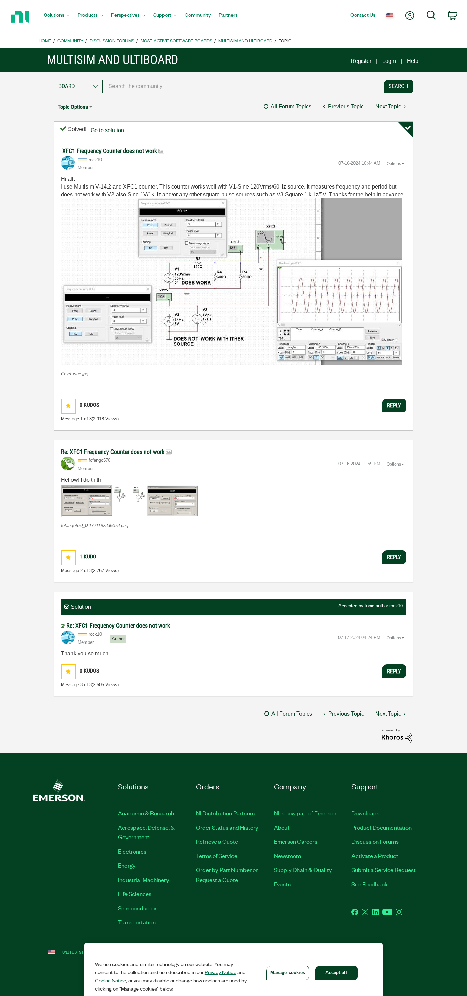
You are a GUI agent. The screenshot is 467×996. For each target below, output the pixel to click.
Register (361, 61)
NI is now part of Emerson (305, 813)
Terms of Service (216, 855)
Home (45, 40)
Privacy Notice (220, 972)
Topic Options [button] (73, 106)
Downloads (365, 813)
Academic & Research (146, 813)
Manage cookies (287, 972)
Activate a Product (374, 855)
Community (70, 40)
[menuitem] (57, 16)
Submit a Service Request (383, 869)
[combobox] (242, 86)
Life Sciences (134, 893)
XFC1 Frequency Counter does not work (110, 150)
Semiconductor (137, 908)
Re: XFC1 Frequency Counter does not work (113, 451)
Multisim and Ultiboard (245, 40)
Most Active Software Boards (176, 40)
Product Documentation (381, 827)
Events (282, 884)
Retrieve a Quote (217, 841)
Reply (394, 405)
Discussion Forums (112, 40)
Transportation (137, 922)
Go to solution (107, 130)
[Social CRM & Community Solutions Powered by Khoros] (397, 735)
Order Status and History (227, 827)
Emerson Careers (295, 841)
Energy (127, 865)
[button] (231, 281)
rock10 (396, 605)
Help (412, 61)
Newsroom (287, 855)
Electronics (132, 851)
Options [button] (394, 163)
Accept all (336, 972)
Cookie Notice (110, 980)
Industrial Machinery (143, 879)
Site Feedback (369, 884)
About (282, 827)
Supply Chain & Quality (303, 869)
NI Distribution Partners (225, 813)
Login (389, 61)
